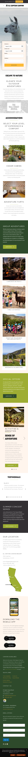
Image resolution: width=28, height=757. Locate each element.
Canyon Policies (15, 677)
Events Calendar (6, 680)
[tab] (12, 469)
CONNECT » (14, 268)
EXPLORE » (14, 325)
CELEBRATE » (14, 354)
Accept (12, 755)
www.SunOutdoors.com (8, 709)
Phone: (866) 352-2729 (10, 1)
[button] (3, 438)
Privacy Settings (21, 755)
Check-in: (6, 44)
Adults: (6, 53)
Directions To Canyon (7, 682)
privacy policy (15, 752)
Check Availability (6, 676)
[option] (14, 437)
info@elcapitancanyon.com (12, 561)
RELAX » (14, 297)
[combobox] (14, 55)
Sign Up (6, 740)
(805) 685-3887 (8, 697)
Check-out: (6, 48)
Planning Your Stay (7, 677)
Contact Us (14, 676)
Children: (6, 58)
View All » (14, 155)
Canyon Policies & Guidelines (11, 669)
